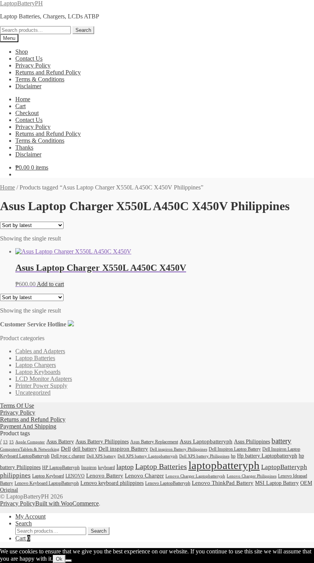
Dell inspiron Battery (123, 448)
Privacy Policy (33, 65)
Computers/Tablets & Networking (29, 449)
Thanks (24, 147)
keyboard (106, 467)
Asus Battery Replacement (154, 441)
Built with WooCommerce (67, 503)
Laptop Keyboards (38, 372)
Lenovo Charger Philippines (251, 476)
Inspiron (88, 467)
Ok (59, 559)
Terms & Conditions (39, 79)
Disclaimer (28, 86)
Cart (20, 106)
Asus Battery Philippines (102, 441)
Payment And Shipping (28, 426)
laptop (125, 467)
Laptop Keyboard (48, 476)
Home (22, 99)
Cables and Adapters (40, 351)
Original (9, 490)
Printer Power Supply (41, 385)
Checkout (27, 113)
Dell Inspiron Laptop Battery (235, 449)
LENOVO (75, 476)
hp (233, 456)
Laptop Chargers (35, 365)
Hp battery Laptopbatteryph (267, 456)
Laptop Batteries (35, 358)
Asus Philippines (252, 441)
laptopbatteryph (224, 465)
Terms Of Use (17, 405)
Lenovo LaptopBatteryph (167, 483)
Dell (66, 448)
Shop (21, 51)
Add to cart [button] (50, 284)
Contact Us (29, 58)
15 (11, 442)
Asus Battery (60, 441)
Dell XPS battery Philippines (204, 456)
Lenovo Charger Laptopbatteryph (195, 476)
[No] (68, 561)
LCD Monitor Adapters (43, 378)
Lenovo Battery (104, 475)
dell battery (84, 449)
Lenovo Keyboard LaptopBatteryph (47, 483)
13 (5, 442)
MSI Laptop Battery (277, 483)
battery (281, 441)
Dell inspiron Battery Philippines (178, 449)
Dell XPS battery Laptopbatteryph (148, 456)
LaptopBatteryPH (21, 3)
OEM (306, 483)
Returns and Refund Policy (48, 72)
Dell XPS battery (101, 456)
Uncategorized (33, 392)
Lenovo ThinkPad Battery (222, 483)
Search (83, 30)
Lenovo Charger (144, 475)
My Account (30, 516)
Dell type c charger (68, 456)
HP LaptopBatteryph (61, 467)
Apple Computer (30, 442)
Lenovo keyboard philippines (112, 483)
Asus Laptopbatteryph (206, 441)
